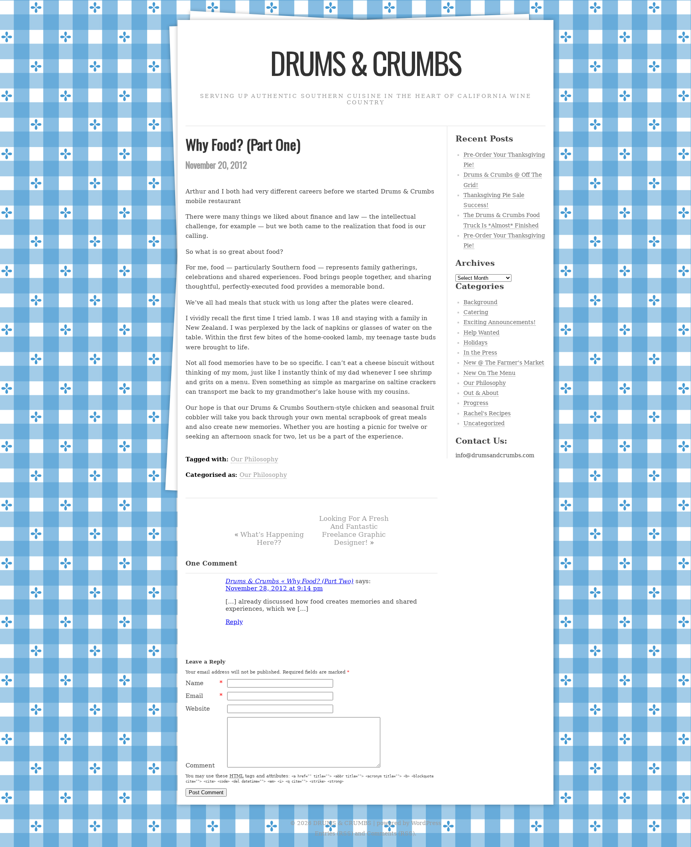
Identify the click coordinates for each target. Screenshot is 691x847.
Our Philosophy (254, 459)
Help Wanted (481, 332)
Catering (475, 312)
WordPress (426, 823)
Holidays (475, 342)
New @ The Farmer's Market (503, 362)
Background (480, 302)
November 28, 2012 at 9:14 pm (274, 588)
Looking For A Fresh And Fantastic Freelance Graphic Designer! (354, 530)
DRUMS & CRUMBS (365, 62)
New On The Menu (489, 373)
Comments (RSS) (391, 833)
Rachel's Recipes (487, 413)
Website (198, 708)
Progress (475, 403)
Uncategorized (484, 423)
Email (204, 696)
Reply (234, 622)
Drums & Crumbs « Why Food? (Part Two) (289, 581)
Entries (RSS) (334, 833)
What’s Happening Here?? (272, 538)
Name (204, 683)
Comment (200, 765)
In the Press (480, 352)
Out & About (481, 393)
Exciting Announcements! (499, 322)
